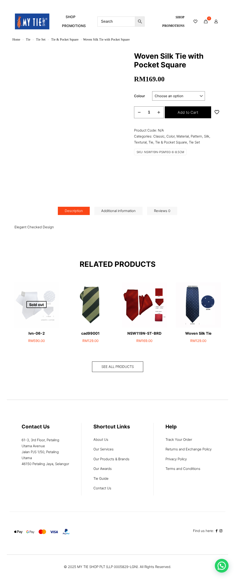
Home (16, 39)
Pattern (196, 136)
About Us (100, 439)
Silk (206, 136)
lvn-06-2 (36, 333)
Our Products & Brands (111, 459)
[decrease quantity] (139, 112)
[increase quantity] (159, 112)
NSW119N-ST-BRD (144, 333)
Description (74, 211)
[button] (222, 566)
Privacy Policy (176, 459)
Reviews (162, 211)
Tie (28, 39)
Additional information (118, 211)
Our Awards (102, 468)
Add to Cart (188, 112)
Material (182, 136)
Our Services (103, 449)
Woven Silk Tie (198, 333)
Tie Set (40, 39)
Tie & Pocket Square (64, 39)
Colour (139, 96)
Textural (140, 142)
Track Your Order (178, 439)
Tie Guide (101, 478)
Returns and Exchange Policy (188, 449)
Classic (159, 136)
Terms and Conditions (182, 468)
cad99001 (90, 333)
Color (170, 136)
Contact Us (102, 488)
